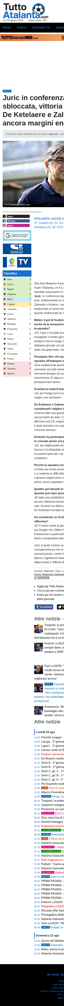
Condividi (45, 606)
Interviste (49, 571)
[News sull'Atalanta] (25, 11)
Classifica (10, 273)
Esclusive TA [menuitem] (41, 27)
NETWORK (53, 974)
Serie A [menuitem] (21, 27)
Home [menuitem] (7, 27)
